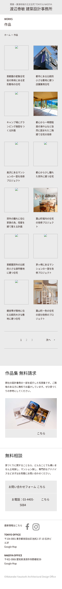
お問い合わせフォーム (22, 486)
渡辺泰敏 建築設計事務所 (31, 9)
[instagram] (36, 525)
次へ (48, 340)
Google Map (10, 547)
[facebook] (27, 525)
